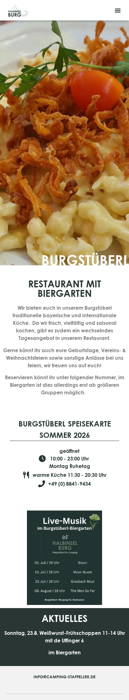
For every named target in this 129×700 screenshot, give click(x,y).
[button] (117, 10)
